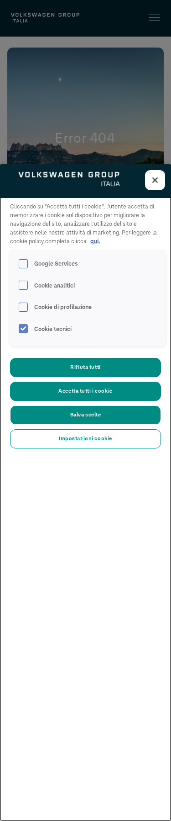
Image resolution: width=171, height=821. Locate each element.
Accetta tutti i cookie (85, 391)
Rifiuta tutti (85, 367)
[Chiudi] (155, 180)
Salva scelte (85, 414)
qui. (95, 241)
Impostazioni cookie (85, 438)
